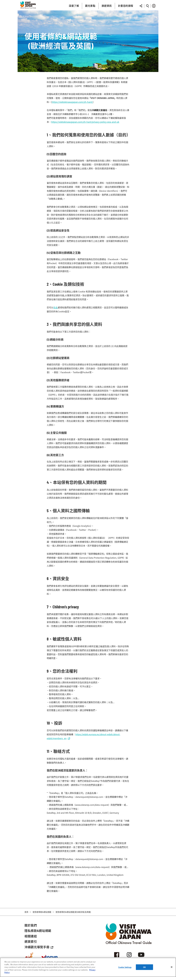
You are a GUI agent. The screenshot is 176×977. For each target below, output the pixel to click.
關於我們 (30, 925)
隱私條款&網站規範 (37, 930)
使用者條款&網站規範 (42, 912)
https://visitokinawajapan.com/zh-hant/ (72, 102)
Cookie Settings (125, 967)
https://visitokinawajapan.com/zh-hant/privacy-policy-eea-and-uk (85, 121)
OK (144, 967)
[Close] (172, 967)
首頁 (26, 912)
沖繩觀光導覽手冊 (36, 947)
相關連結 (30, 936)
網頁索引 (30, 941)
